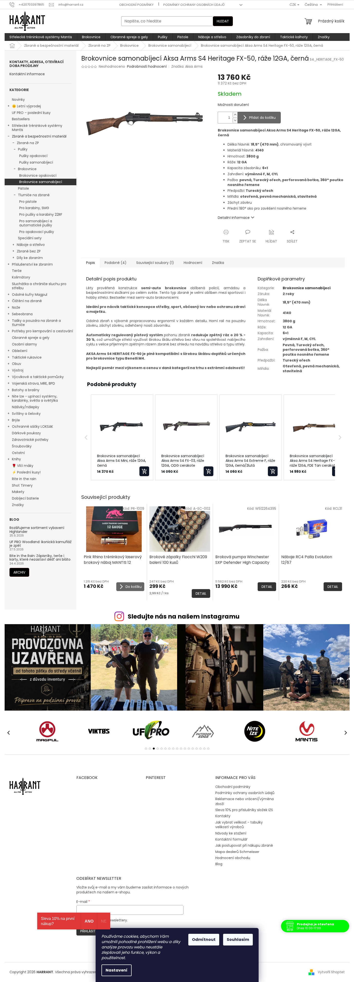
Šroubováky (22, 446)
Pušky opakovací (33, 155)
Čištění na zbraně (27, 300)
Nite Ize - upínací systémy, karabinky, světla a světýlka (35, 398)
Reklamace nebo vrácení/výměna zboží (244, 801)
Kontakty (222, 816)
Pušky (22, 149)
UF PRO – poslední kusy (31, 112)
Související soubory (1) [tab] (155, 262)
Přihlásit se (90, 931)
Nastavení (116, 970)
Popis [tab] (90, 262)
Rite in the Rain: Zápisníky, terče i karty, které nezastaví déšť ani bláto (40, 558)
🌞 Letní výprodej (26, 106)
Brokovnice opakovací (37, 175)
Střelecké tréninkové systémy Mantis (37, 127)
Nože (16, 307)
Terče (17, 270)
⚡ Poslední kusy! (26, 472)
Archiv (19, 572)
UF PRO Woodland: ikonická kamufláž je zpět (40, 544)
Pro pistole (28, 201)
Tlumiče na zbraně (34, 195)
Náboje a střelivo (31, 244)
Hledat (223, 21)
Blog (218, 864)
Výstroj (17, 370)
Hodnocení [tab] (193, 262)
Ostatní (18, 452)
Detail (201, 593)
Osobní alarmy (24, 344)
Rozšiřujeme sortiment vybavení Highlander (36, 530)
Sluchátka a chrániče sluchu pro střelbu (39, 285)
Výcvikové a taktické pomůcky (38, 376)
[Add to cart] (144, 471)
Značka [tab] (218, 262)
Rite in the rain (24, 478)
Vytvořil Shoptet (331, 971)
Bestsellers (21, 119)
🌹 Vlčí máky (22, 465)
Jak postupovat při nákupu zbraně (244, 845)
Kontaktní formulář (231, 839)
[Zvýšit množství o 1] (235, 115)
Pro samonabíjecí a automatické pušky (35, 223)
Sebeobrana (22, 314)
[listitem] (122, 437)
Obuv (16, 363)
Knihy (16, 459)
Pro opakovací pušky (36, 231)
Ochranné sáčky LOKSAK (32, 426)
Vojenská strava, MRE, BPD (33, 383)
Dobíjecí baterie (25, 498)
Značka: (187, 66)
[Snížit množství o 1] (235, 120)
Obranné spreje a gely (30, 337)
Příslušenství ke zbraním (32, 264)
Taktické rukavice (27, 357)
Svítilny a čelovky (26, 413)
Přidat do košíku (262, 117)
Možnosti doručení (233, 104)
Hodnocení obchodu (232, 857)
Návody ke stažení (230, 833)
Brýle (16, 420)
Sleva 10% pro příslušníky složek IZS (244, 809)
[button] (86, 437)
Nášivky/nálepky (25, 407)
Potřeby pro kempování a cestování (42, 331)
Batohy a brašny (25, 390)
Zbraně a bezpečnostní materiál (39, 136)
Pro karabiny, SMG (34, 207)
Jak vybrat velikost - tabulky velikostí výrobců (239, 824)
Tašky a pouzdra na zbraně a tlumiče (36, 322)
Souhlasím (238, 939)
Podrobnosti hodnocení (147, 66)
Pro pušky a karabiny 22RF (40, 214)
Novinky (18, 99)
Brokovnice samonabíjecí (40, 181)
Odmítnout (204, 939)
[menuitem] (41, 37)
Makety (18, 491)
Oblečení (19, 350)
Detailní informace (234, 217)
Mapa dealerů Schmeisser (237, 851)
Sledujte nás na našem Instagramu (184, 616)
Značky (18, 504)
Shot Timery (22, 485)
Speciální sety (30, 238)
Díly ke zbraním (30, 257)
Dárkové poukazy (26, 433)
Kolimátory (21, 277)
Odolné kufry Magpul (29, 294)
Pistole (23, 188)
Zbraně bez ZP (29, 251)
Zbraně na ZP (28, 142)
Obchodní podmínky (136, 4)
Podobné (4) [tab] (116, 262)
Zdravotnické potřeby (30, 439)
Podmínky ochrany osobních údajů (194, 4)
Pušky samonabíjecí (36, 162)
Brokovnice (27, 169)
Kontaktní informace (27, 74)
